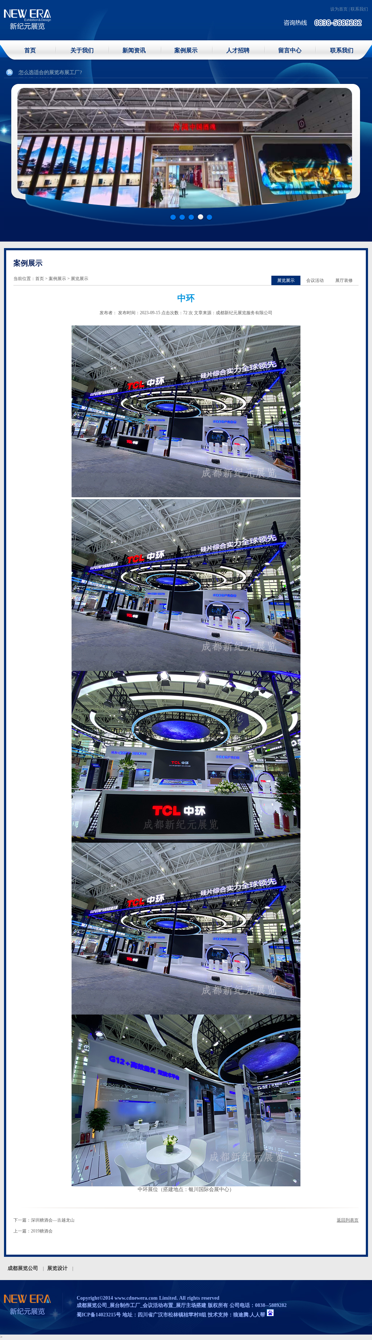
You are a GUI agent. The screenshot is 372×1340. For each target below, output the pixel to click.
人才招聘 (238, 50)
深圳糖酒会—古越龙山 (52, 1220)
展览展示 (286, 280)
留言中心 (290, 50)
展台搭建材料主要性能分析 (49, 72)
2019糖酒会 (42, 1231)
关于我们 (82, 50)
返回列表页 (348, 1220)
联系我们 (359, 9)
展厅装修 (344, 280)
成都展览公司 (23, 1268)
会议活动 (315, 280)
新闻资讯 (134, 50)
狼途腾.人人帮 (249, 1314)
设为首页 (339, 9)
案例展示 (186, 50)
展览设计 (57, 1268)
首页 (30, 50)
